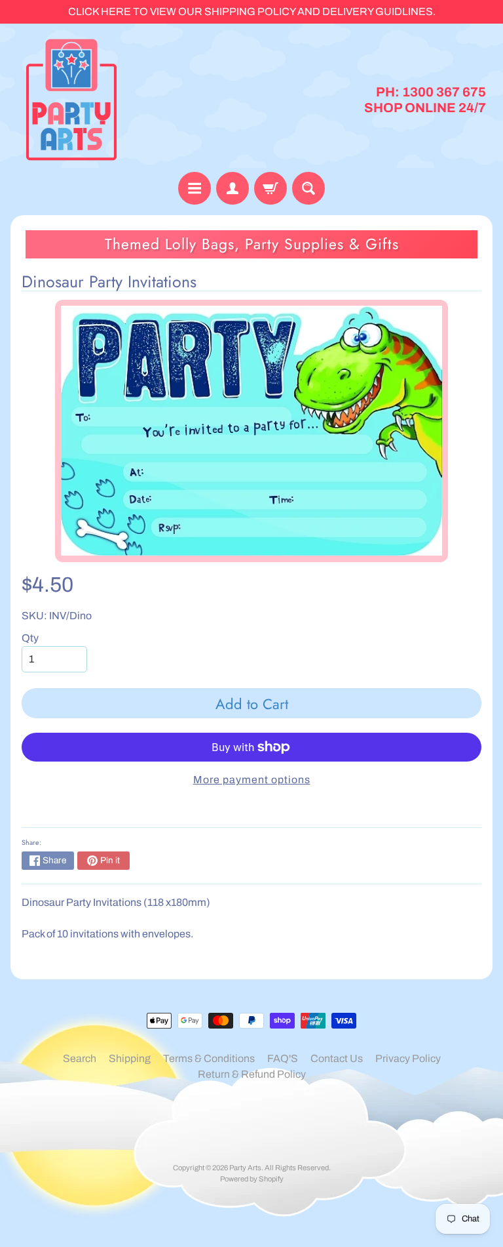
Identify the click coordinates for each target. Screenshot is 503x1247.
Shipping (130, 1058)
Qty (30, 638)
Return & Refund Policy (252, 1074)
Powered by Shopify (252, 1179)
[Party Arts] (71, 99)
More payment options (251, 779)
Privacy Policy (408, 1058)
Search (79, 1058)
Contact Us (336, 1058)
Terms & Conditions (209, 1058)
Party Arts (245, 1168)
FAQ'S (282, 1058)
